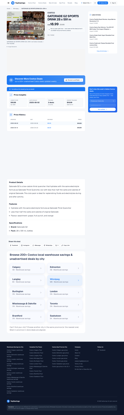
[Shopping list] (95, 3)
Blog (76, 3)
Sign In (114, 3)
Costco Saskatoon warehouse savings (15, 392)
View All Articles (102, 51)
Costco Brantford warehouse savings (15, 387)
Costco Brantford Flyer (36, 374)
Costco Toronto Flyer (36, 371)
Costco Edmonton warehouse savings (15, 355)
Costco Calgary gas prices (60, 350)
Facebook (15, 245)
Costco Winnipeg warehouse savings (15, 364)
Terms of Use (79, 364)
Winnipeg (16, 8)
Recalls (70, 3)
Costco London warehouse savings (14, 373)
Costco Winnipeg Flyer (36, 358)
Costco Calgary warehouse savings (15, 351)
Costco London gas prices (59, 358)
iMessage (38, 245)
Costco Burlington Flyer (36, 361)
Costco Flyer (32, 3)
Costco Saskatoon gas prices (60, 364)
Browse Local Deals (74, 80)
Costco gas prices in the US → (61, 366)
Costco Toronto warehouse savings (14, 383)
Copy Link (67, 245)
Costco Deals (42, 3)
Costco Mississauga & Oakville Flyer (38, 367)
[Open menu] (8, 3)
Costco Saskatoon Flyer (36, 376)
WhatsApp (49, 245)
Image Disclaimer (12, 46)
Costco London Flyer (36, 364)
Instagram (26, 245)
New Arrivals (53, 3)
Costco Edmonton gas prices (60, 353)
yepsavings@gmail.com (82, 361)
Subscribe (104, 3)
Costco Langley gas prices (60, 355)
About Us (77, 353)
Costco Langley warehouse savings (15, 360)
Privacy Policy (79, 366)
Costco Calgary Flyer (36, 350)
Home (8, 8)
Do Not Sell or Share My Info (83, 369)
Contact (77, 355)
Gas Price (62, 3)
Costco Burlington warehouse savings (15, 369)
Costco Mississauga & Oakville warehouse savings (16, 378)
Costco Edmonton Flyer (36, 353)
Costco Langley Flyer (36, 355)
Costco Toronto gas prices (59, 361)
